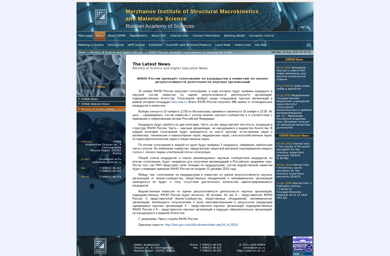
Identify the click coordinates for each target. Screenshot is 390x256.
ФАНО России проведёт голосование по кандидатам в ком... (191, 52)
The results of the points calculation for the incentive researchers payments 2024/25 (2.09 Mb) (293, 152)
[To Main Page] (101, 16)
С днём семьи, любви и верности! (293, 87)
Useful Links (242, 45)
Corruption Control (261, 35)
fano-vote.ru (179, 102)
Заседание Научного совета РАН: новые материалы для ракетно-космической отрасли (291, 73)
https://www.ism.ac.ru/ (251, 250)
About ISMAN (116, 35)
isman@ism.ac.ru (110, 159)
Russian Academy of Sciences (160, 26)
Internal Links (179, 35)
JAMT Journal (136, 45)
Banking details (234, 35)
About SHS (158, 35)
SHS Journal (116, 45)
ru (302, 27)
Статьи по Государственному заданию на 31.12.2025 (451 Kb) (291, 193)
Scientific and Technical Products (188, 45)
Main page (85, 35)
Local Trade (222, 45)
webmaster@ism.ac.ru (107, 162)
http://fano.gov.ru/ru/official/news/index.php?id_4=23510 (201, 224)
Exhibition (155, 45)
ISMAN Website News (95, 104)
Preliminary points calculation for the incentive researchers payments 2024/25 (290, 172)
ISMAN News (89, 99)
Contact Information (206, 35)
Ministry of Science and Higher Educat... (117, 52)
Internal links (301, 143)
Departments (138, 35)
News (100, 35)
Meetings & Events (91, 45)
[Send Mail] (308, 45)
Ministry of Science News (98, 109)
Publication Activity (288, 186)
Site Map (261, 45)
